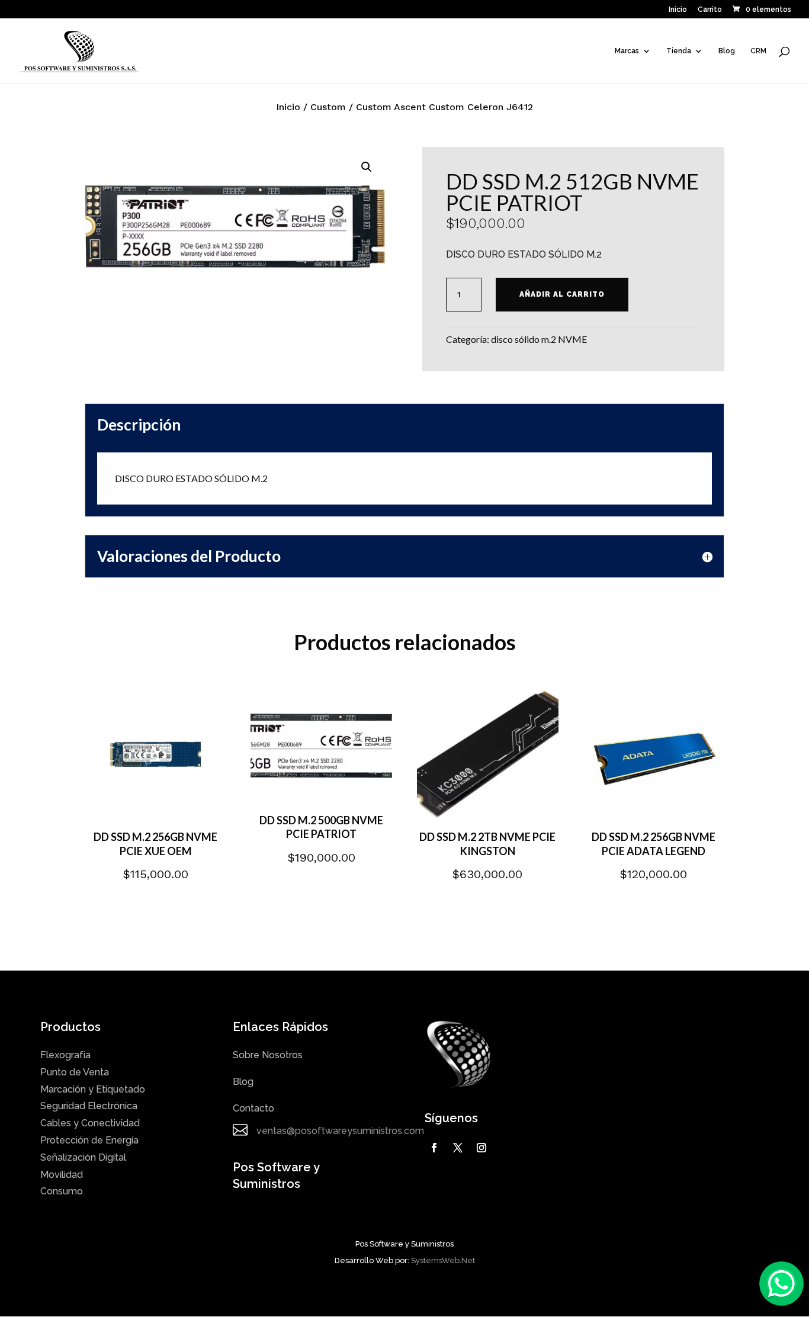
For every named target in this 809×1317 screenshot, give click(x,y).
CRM (758, 51)
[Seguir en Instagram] (481, 1147)
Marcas (627, 51)
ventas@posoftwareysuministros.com (340, 1130)
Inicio (678, 10)
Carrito (710, 10)
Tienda (678, 51)
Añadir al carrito (562, 294)
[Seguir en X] (457, 1147)
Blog (726, 51)
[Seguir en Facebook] (434, 1147)
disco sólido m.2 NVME (539, 339)
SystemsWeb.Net (443, 1260)
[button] (366, 167)
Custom (328, 107)
